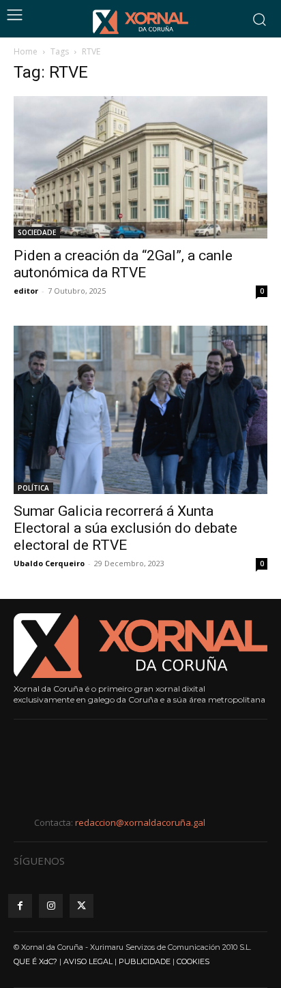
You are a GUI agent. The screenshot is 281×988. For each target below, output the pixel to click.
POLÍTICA (33, 488)
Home (26, 51)
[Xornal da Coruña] (140, 21)
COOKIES (193, 961)
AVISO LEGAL (88, 961)
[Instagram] (51, 906)
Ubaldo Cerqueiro (49, 563)
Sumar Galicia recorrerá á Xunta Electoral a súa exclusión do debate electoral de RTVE (125, 528)
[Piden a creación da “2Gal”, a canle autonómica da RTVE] (140, 167)
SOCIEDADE (37, 232)
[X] (81, 906)
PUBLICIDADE (145, 961)
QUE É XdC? (35, 961)
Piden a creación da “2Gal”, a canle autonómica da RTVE (123, 264)
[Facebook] (20, 906)
